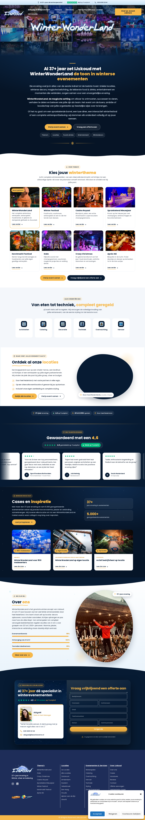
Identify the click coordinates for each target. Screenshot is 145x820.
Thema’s (58, 10)
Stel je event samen (57, 127)
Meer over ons (21, 655)
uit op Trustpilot (45, 700)
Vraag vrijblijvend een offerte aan (84, 278)
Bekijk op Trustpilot (92, 445)
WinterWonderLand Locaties (90, 10)
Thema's (45, 135)
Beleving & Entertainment (39, 10)
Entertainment (83, 135)
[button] (141, 794)
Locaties (56, 135)
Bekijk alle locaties (23, 396)
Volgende (98, 729)
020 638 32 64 (102, 2)
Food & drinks (68, 135)
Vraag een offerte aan (87, 127)
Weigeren (113, 814)
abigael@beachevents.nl (33, 735)
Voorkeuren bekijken (131, 814)
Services (70, 10)
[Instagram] (13, 784)
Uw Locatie (33, 14)
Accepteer (97, 814)
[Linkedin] (17, 784)
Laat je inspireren (22, 522)
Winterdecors (98, 135)
